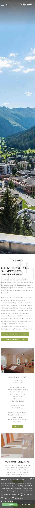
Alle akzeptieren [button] (9, 504)
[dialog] (17, 492)
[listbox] (31, 479)
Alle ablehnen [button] (26, 504)
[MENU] (2, 5)
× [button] (33, 478)
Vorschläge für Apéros (15, 339)
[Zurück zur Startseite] (26, 5)
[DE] (7, 5)
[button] (17, 501)
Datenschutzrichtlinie (22, 491)
